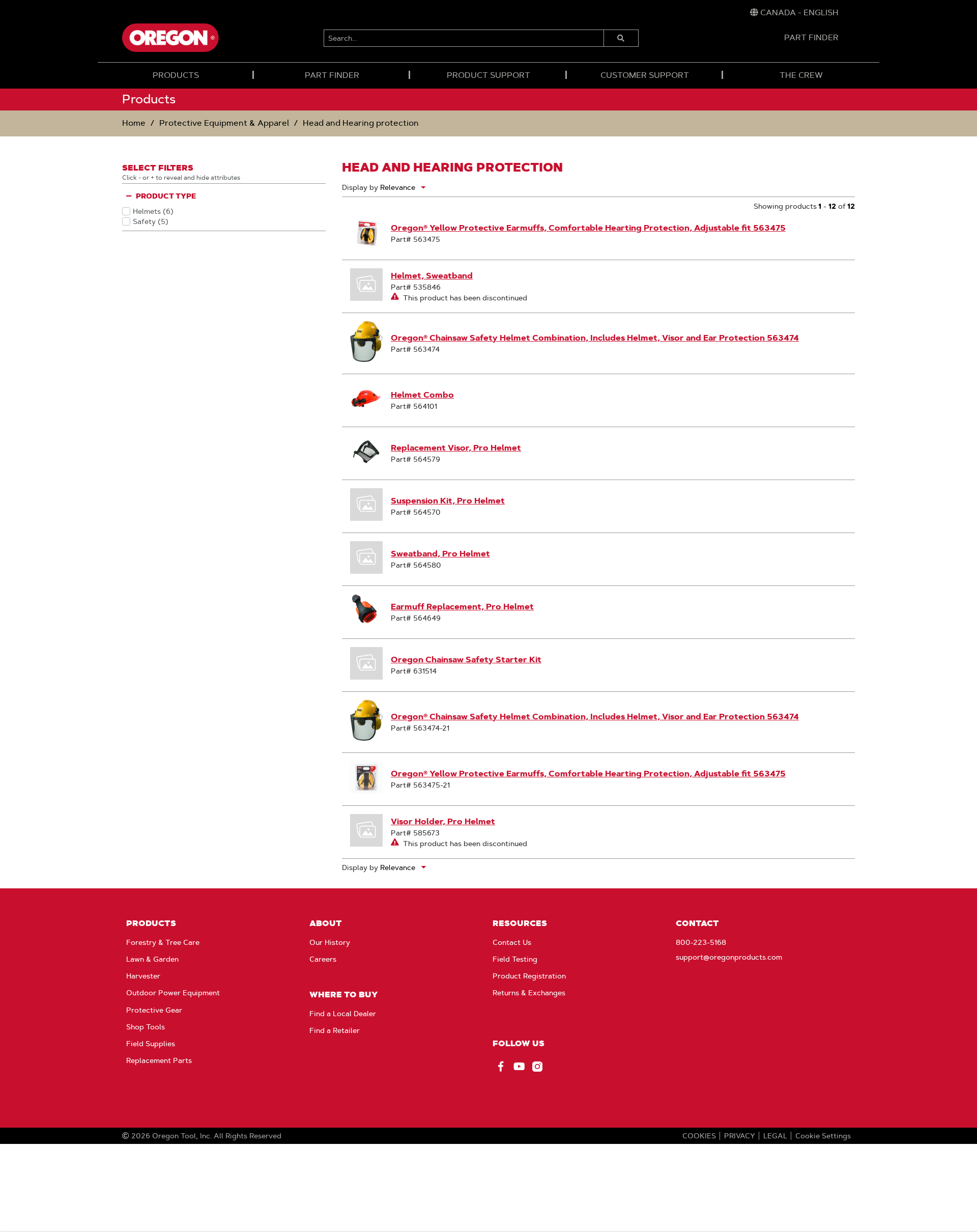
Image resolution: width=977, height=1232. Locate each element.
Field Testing (515, 959)
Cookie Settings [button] (823, 1135)
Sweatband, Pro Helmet (440, 553)
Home (134, 123)
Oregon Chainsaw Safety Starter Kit (466, 659)
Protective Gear (154, 1010)
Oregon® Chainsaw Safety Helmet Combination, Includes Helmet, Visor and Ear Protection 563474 (595, 338)
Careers (322, 959)
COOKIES (699, 1135)
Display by (360, 187)
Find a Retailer (334, 1030)
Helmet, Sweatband (432, 276)
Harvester (143, 976)
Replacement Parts (159, 1060)
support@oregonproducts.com (729, 957)
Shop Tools (145, 1027)
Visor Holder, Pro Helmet (443, 821)
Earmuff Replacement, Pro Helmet (462, 606)
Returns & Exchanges (529, 993)
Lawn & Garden (152, 959)
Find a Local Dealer (342, 1014)
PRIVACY (739, 1135)
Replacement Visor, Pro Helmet (456, 448)
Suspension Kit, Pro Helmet (448, 501)
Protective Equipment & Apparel (224, 123)
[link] (794, 12)
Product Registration (529, 976)
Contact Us (512, 942)
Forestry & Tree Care (162, 942)
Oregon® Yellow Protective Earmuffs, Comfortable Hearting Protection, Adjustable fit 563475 (588, 228)
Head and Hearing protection (361, 123)
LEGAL (775, 1135)
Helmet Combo (422, 395)
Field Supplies (150, 1044)
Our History (329, 942)
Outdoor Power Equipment (173, 993)
